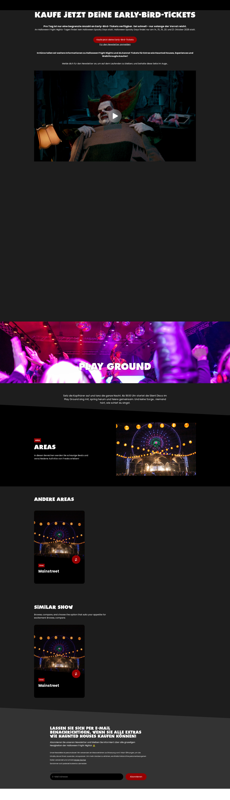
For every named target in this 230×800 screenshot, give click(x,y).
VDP (68, 795)
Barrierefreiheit (113, 796)
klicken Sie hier (80, 760)
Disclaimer (78, 792)
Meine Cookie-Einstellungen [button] (47, 795)
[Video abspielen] (115, 116)
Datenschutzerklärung (99, 792)
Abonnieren (55, 771)
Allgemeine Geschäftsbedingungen (51, 792)
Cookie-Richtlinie (139, 792)
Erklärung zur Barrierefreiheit (88, 795)
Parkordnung (120, 792)
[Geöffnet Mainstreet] (59, 547)
